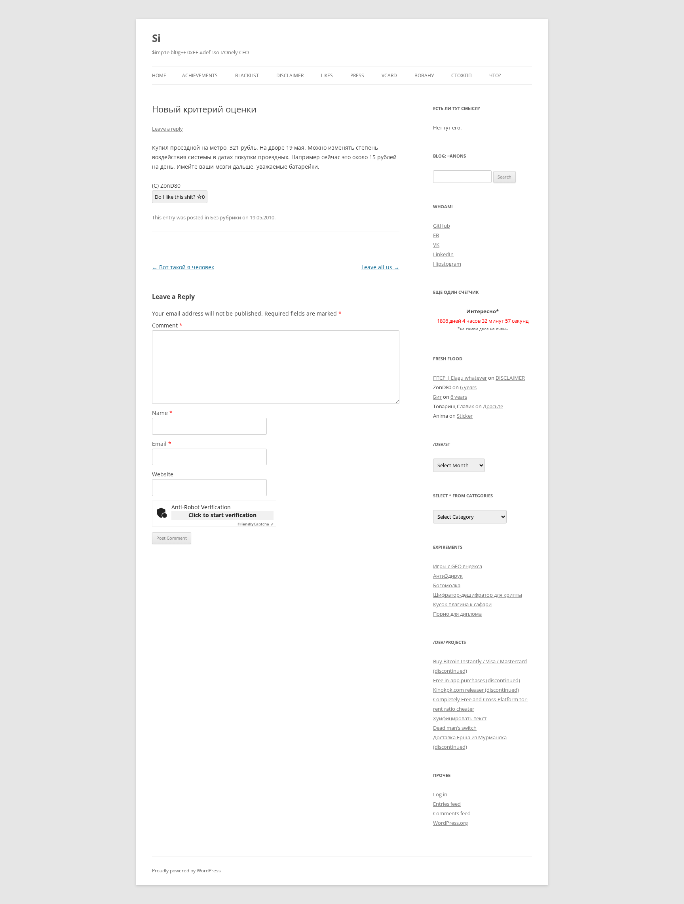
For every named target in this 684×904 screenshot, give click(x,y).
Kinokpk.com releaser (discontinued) (476, 689)
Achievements (200, 75)
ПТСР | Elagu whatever (460, 377)
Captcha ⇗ (256, 524)
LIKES (327, 75)
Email (161, 443)
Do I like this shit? (180, 196)
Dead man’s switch (455, 727)
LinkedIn (443, 254)
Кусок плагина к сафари (462, 604)
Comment (167, 325)
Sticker (465, 415)
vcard (389, 75)
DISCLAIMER (290, 75)
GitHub (441, 225)
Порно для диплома (457, 613)
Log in (440, 794)
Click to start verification (222, 515)
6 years (468, 387)
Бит (437, 396)
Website (162, 474)
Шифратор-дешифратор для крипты (477, 594)
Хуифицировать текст (459, 718)
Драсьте (493, 406)
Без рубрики (225, 217)
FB (436, 235)
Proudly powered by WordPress (186, 870)
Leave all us (380, 267)
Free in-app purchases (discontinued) (476, 680)
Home (159, 75)
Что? (495, 75)
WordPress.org (450, 822)
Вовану (424, 75)
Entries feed (447, 803)
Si (156, 38)
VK (436, 244)
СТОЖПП (461, 75)
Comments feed (452, 813)
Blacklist (247, 75)
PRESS (357, 75)
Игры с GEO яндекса (457, 566)
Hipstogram (447, 263)
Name (162, 413)
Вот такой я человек (183, 267)
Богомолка (446, 585)
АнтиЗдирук (448, 575)
